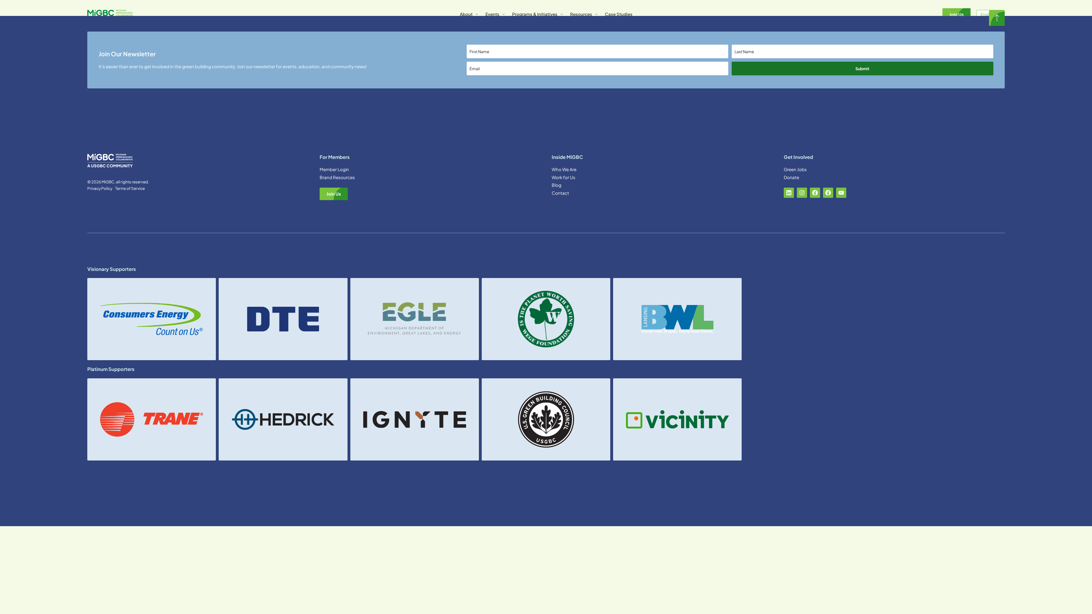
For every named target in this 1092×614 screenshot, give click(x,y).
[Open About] (477, 14)
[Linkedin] (789, 193)
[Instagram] (802, 193)
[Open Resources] (596, 14)
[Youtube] (841, 193)
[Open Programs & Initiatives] (561, 14)
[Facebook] (815, 193)
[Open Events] (503, 14)
